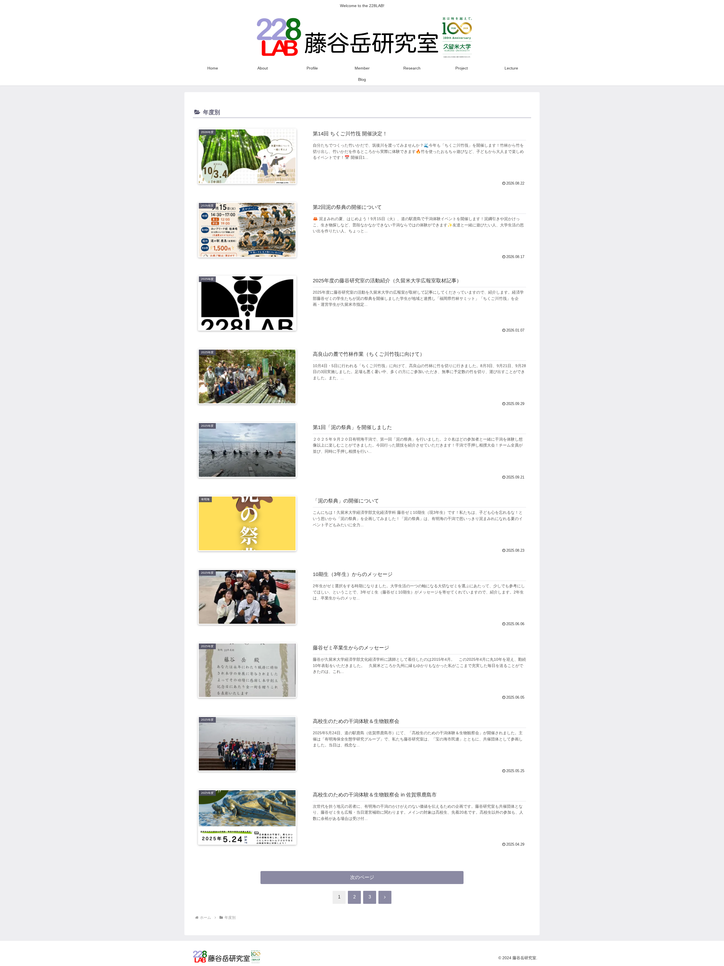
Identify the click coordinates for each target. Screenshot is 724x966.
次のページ (362, 877)
